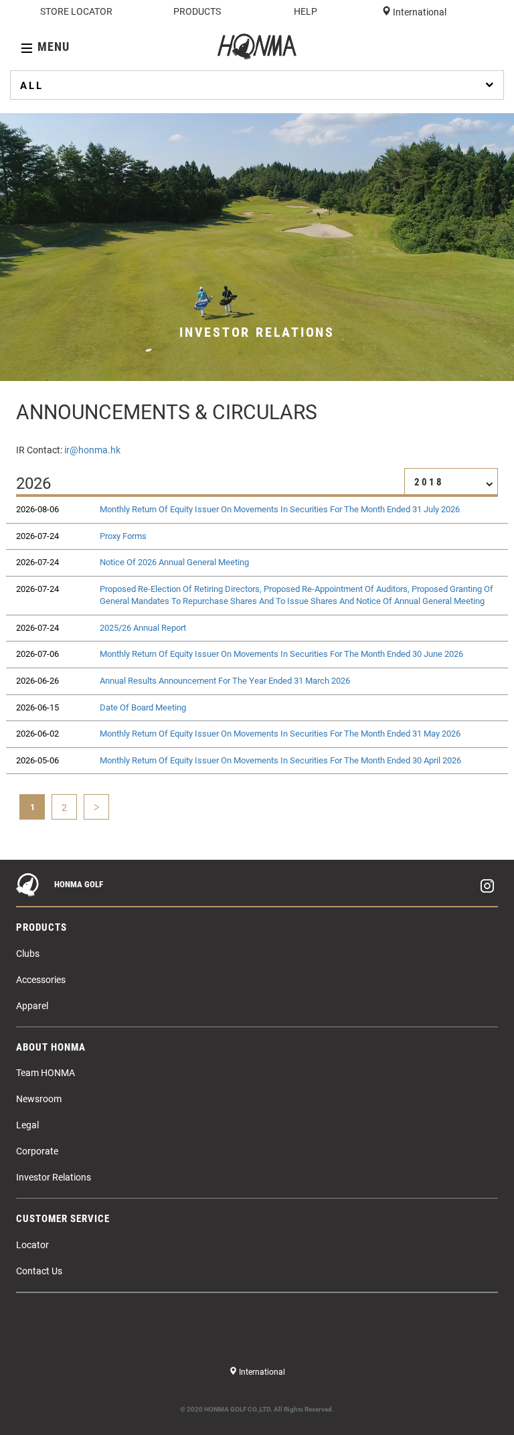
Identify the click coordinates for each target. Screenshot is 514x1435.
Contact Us (39, 1271)
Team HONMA (45, 1072)
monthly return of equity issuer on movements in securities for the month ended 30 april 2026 (280, 760)
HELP (305, 11)
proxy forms (123, 536)
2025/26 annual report (143, 628)
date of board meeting (143, 707)
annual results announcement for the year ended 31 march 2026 (225, 681)
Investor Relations (53, 1177)
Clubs (27, 953)
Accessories (41, 979)
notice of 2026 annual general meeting (174, 562)
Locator (32, 1244)
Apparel (32, 1005)
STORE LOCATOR (76, 11)
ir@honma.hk (92, 450)
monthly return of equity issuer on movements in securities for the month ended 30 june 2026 (281, 654)
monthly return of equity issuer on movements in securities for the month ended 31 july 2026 (280, 509)
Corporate (37, 1151)
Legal (27, 1125)
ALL (32, 86)
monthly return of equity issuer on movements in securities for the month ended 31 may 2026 (280, 734)
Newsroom (39, 1098)
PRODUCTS (197, 11)
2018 (429, 482)
